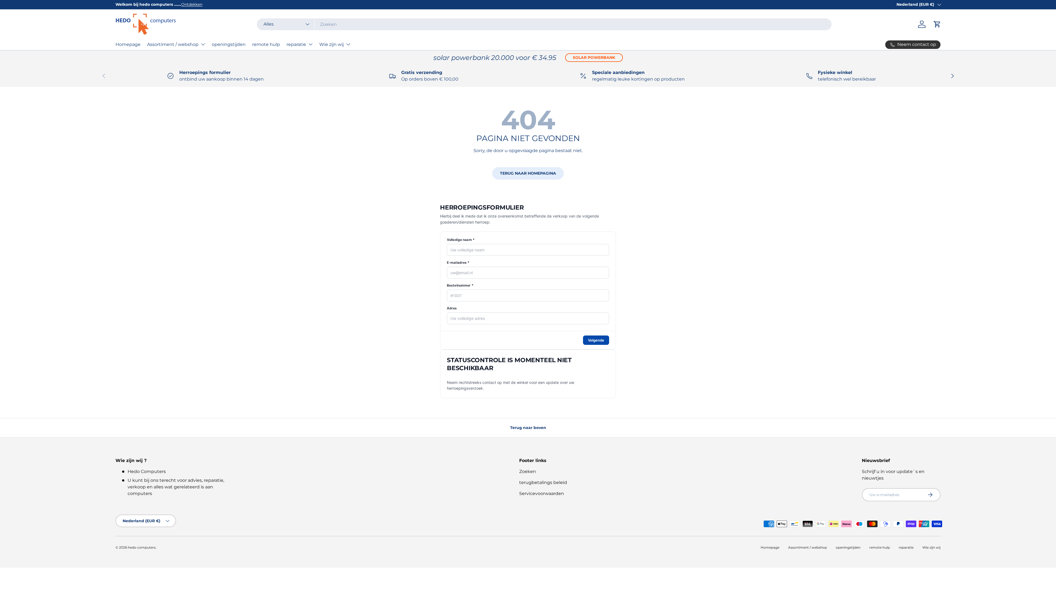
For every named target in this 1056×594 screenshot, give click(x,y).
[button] (937, 24)
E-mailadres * (458, 262)
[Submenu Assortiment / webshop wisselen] (203, 44)
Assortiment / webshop (173, 44)
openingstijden (229, 44)
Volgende (596, 340)
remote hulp (266, 44)
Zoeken (527, 471)
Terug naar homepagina (528, 173)
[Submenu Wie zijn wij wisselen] (348, 44)
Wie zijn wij (331, 44)
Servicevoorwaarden (541, 493)
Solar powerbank (594, 57)
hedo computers (142, 547)
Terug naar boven (528, 427)
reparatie (296, 44)
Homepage (128, 44)
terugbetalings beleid (543, 482)
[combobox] (544, 24)
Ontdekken (191, 4)
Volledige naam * (461, 240)
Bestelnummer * (460, 285)
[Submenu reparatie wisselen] (310, 44)
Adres (452, 308)
